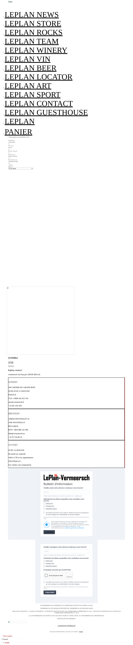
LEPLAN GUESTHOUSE (46, 112)
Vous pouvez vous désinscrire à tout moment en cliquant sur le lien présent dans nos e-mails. (66, 518)
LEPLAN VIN (27, 59)
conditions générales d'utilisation (74, 528)
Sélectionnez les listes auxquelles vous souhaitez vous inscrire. (64, 500)
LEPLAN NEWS (32, 14)
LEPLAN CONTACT (39, 103)
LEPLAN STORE (33, 23)
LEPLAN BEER (30, 68)
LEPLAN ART (28, 85)
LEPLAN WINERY (36, 50)
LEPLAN (20, 121)
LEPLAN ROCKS (34, 32)
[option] (68, 642)
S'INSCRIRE (49, 532)
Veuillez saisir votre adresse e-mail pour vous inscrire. (63, 488)
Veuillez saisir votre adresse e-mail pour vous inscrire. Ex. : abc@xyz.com (63, 496)
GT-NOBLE (13, 358)
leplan (81, 631)
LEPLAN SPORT (32, 94)
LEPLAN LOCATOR (38, 77)
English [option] (7, 642)
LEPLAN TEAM (32, 41)
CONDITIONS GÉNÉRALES (66, 626)
